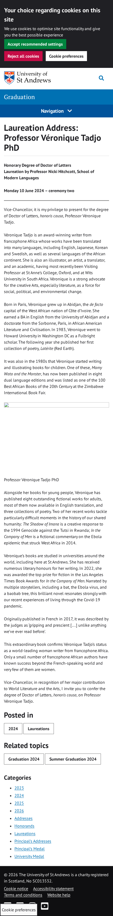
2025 (19, 803)
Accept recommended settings (35, 44)
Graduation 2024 (23, 759)
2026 (19, 810)
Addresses (23, 818)
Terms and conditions (23, 894)
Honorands (24, 825)
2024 (13, 728)
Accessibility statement (53, 888)
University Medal (29, 856)
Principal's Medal (29, 848)
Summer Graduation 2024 (72, 759)
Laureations (38, 728)
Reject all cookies (23, 56)
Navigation (53, 110)
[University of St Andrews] (31, 77)
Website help (58, 894)
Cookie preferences (66, 56)
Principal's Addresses (32, 841)
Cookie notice (16, 888)
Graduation (19, 97)
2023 (19, 787)
